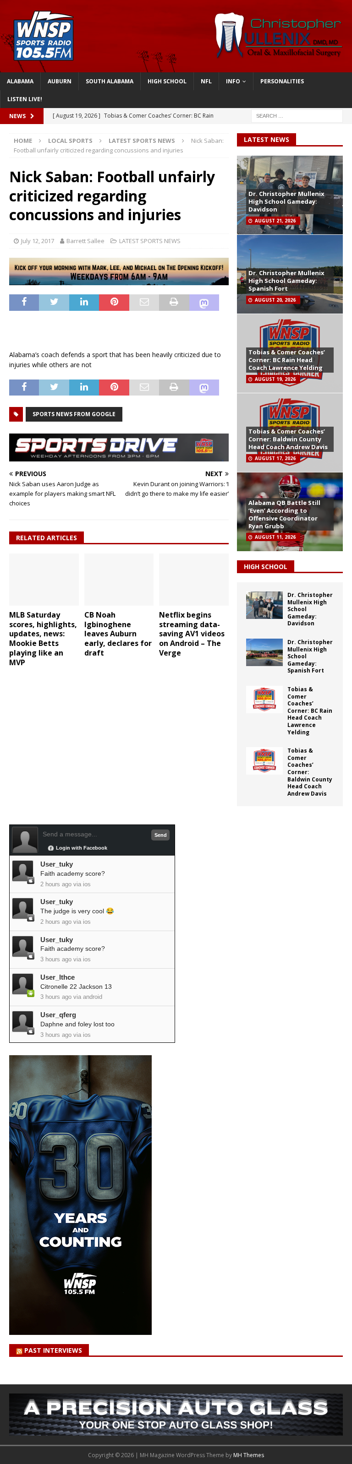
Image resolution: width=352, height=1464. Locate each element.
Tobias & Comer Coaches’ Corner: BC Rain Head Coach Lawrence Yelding (286, 360)
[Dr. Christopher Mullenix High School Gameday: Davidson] (264, 605)
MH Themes (248, 1455)
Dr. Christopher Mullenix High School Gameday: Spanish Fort (286, 281)
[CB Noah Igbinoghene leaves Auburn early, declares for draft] (119, 579)
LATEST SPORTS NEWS (150, 241)
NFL (206, 81)
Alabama (20, 81)
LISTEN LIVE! (24, 99)
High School (167, 81)
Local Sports (70, 140)
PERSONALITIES (282, 81)
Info (233, 81)
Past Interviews (53, 1350)
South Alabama (109, 81)
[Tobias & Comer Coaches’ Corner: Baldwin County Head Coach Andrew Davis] (264, 761)
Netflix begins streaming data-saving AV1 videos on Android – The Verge (192, 634)
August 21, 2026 (275, 220)
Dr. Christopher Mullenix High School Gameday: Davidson (286, 201)
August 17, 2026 (275, 458)
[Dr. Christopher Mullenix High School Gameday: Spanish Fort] (264, 652)
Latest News (266, 139)
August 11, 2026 (275, 537)
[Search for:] (297, 115)
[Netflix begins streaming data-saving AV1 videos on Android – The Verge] (194, 579)
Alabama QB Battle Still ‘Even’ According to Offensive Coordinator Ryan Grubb (284, 514)
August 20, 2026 (275, 300)
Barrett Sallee (85, 241)
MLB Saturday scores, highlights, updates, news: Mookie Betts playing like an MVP (43, 638)
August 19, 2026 (275, 379)
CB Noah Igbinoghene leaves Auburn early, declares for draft (118, 634)
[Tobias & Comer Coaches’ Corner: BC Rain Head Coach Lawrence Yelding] (264, 699)
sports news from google (74, 414)
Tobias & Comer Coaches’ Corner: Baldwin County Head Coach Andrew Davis (288, 439)
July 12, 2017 (37, 241)
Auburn (60, 81)
